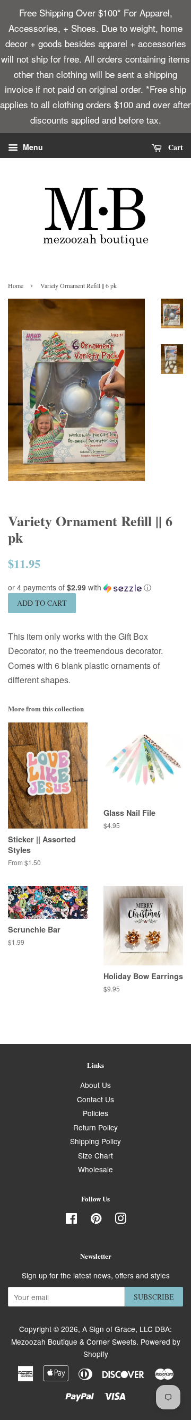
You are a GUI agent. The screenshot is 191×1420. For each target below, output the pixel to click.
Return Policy (95, 1127)
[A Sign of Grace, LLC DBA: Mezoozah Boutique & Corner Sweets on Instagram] (120, 1220)
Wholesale (95, 1169)
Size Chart (95, 1155)
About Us (95, 1084)
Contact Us (95, 1099)
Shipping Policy (95, 1141)
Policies (95, 1113)
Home (15, 285)
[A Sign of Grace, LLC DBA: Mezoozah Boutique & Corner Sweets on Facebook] (71, 1220)
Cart (174, 147)
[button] (95, 587)
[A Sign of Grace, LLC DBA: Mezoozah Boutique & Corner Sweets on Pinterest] (96, 1220)
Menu (32, 147)
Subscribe (154, 1297)
